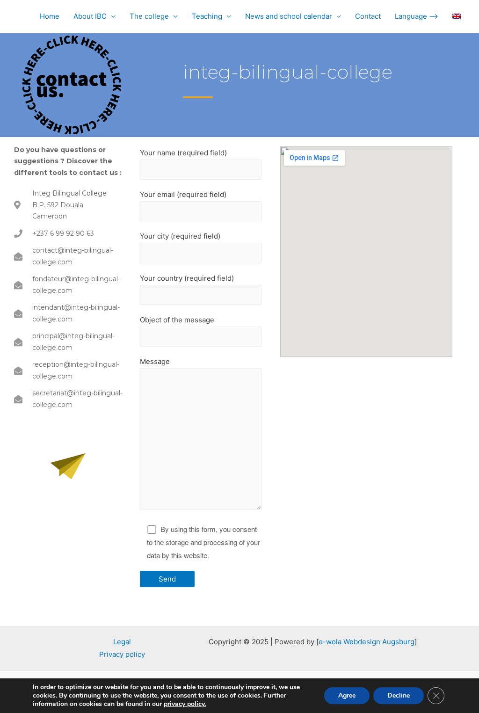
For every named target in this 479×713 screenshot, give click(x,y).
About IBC (90, 16)
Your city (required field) (180, 236)
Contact (368, 16)
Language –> (416, 16)
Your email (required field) (183, 194)
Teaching (207, 16)
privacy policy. (185, 703)
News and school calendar (288, 16)
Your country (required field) (187, 278)
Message (155, 361)
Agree (347, 695)
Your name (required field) (183, 152)
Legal (122, 641)
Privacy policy (122, 654)
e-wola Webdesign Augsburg (366, 641)
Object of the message (177, 319)
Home (49, 16)
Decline (398, 695)
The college (149, 16)
